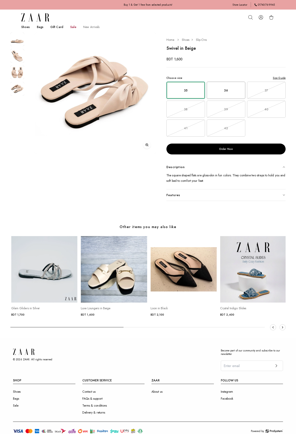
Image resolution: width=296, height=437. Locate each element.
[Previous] (273, 327)
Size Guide (279, 78)
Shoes (186, 40)
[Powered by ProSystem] (274, 431)
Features (173, 195)
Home (170, 40)
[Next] (283, 327)
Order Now (226, 149)
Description (175, 167)
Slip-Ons (201, 40)
